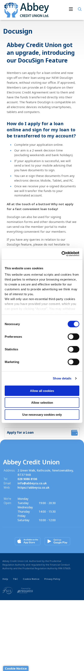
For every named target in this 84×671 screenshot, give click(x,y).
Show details (62, 378)
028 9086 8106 (27, 479)
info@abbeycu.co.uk (32, 483)
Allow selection (42, 402)
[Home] (24, 10)
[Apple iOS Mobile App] (27, 541)
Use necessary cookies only (42, 414)
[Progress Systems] (25, 590)
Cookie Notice (31, 578)
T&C (15, 578)
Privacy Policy (52, 578)
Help (5, 578)
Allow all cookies (42, 390)
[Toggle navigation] (64, 10)
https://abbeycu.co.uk (33, 487)
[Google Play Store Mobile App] (57, 541)
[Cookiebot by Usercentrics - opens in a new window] (61, 254)
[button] (79, 9)
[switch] (73, 336)
